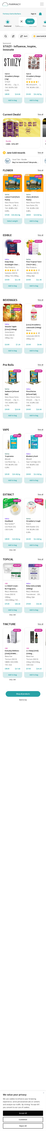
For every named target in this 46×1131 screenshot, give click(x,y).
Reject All (23, 1126)
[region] (23, 1111)
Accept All (23, 1113)
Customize (23, 1119)
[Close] (43, 1092)
